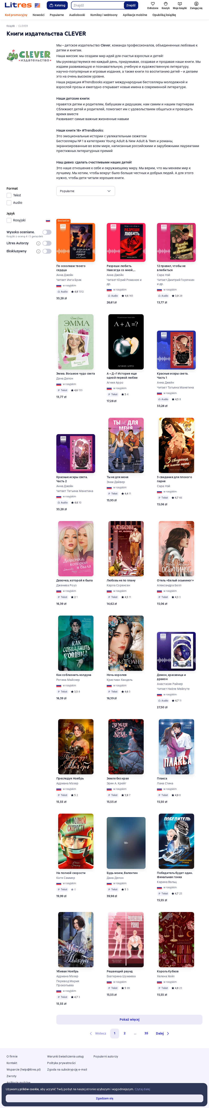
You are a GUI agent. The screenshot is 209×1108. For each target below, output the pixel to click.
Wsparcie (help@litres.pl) (24, 1069)
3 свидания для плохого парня (174, 479)
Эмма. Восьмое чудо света (75, 373)
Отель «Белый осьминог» (175, 580)
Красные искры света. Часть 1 (172, 375)
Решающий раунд (120, 971)
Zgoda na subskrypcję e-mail (67, 1069)
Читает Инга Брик (68, 280)
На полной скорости (71, 873)
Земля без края (118, 778)
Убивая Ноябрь (67, 971)
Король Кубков (168, 971)
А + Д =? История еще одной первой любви (122, 375)
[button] (163, 1033)
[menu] (85, 191)
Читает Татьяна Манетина (175, 387)
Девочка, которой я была (74, 580)
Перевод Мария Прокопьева (67, 983)
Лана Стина (165, 783)
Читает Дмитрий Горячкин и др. (175, 282)
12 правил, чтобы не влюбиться (171, 268)
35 (146, 1033)
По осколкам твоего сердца (71, 268)
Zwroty (12, 1076)
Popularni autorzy (105, 1056)
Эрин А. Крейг (116, 783)
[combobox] (97, 5)
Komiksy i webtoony (104, 15)
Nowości (38, 15)
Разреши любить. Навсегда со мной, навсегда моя (120, 268)
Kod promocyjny (16, 15)
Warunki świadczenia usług (65, 1056)
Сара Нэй (163, 275)
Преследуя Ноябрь (70, 778)
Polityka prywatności (61, 1063)
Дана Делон (64, 378)
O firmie (12, 1056)
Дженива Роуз (66, 585)
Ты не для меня (118, 477)
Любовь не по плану (121, 580)
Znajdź (131, 5)
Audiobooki (77, 15)
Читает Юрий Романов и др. (124, 282)
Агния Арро (115, 382)
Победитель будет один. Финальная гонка (175, 875)
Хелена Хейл (166, 976)
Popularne (57, 15)
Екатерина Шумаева (121, 976)
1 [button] (115, 1033)
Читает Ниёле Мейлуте (173, 689)
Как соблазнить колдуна (73, 675)
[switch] (46, 232)
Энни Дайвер (116, 482)
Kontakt (12, 1063)
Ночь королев (117, 675)
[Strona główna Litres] (22, 5)
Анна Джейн (64, 275)
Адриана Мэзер (67, 783)
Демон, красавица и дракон (171, 677)
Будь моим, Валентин (122, 873)
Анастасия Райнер (170, 684)
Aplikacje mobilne (135, 15)
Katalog (60, 5)
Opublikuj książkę (164, 15)
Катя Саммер (65, 878)
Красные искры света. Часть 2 (72, 479)
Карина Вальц (167, 882)
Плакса (162, 778)
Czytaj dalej (142, 1089)
